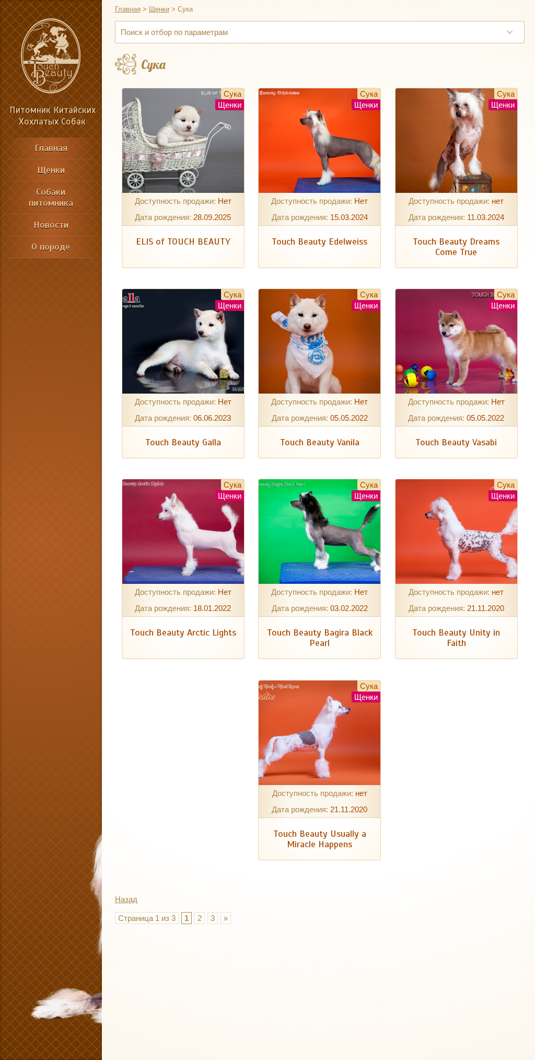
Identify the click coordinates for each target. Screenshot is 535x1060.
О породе (50, 246)
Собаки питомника (51, 197)
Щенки (51, 170)
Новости (50, 225)
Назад (126, 899)
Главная (50, 148)
